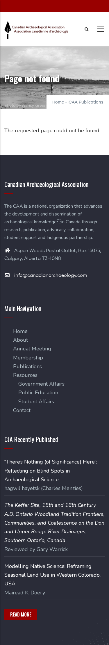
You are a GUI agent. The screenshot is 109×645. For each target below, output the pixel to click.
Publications (27, 366)
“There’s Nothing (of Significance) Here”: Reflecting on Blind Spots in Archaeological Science (50, 470)
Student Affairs (36, 401)
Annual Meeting (32, 348)
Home (58, 102)
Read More (20, 614)
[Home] (36, 30)
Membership (28, 357)
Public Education (38, 392)
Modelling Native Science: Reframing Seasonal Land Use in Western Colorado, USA (52, 575)
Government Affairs (41, 383)
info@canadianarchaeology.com (50, 275)
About (20, 339)
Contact (22, 410)
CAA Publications (86, 102)
